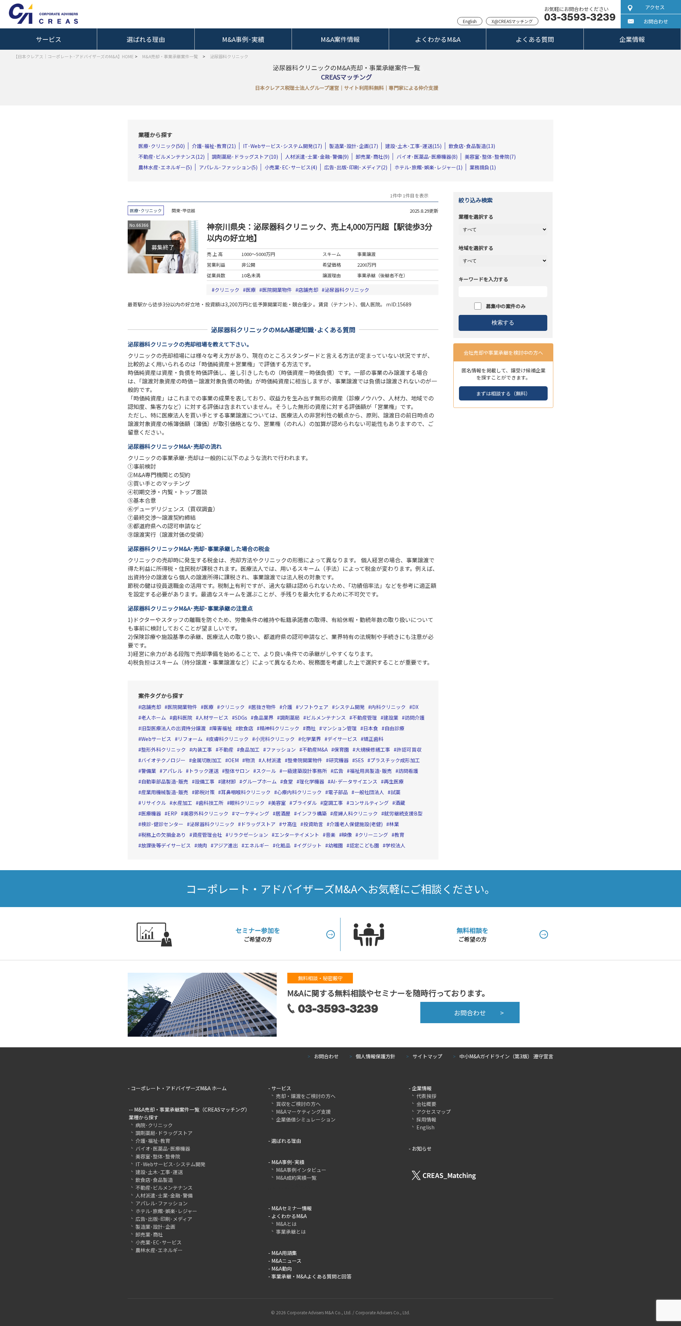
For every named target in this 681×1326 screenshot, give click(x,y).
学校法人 (395, 845)
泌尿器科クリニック (347, 289)
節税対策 (205, 792)
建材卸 (228, 781)
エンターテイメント (297, 834)
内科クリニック (388, 706)
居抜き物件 (263, 706)
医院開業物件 (277, 289)
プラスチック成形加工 (395, 760)
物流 (250, 760)
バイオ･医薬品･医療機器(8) (427, 156)
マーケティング (252, 813)
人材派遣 (271, 760)
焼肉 (202, 845)
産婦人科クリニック (355, 813)
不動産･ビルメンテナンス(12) (171, 156)
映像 (347, 834)
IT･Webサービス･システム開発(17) (282, 145)
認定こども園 (364, 845)
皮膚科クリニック (229, 738)
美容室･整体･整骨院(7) (490, 156)
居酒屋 (283, 813)
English (470, 21)
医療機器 (151, 813)
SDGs (241, 717)
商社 (311, 728)
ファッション (281, 749)
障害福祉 (222, 728)
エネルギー (256, 845)
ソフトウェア (313, 706)
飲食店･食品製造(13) (472, 145)
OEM (233, 760)
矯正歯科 (373, 738)
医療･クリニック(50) (161, 145)
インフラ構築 (312, 813)
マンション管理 (339, 728)
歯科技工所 (211, 802)
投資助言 (313, 824)
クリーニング (373, 834)
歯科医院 (182, 717)
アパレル (172, 770)
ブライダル (304, 802)
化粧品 (283, 845)
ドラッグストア (258, 824)
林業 (394, 824)
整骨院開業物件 (305, 760)
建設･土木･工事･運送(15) (413, 145)
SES (359, 760)
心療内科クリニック (299, 792)
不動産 (225, 749)
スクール (266, 770)
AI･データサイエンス (354, 781)
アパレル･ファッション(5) (228, 167)
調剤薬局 (290, 717)
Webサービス (156, 738)
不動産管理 (364, 717)
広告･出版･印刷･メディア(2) (355, 167)
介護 (287, 706)
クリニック (227, 289)
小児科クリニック (275, 738)
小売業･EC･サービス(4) (291, 167)
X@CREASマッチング (512, 21)
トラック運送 (203, 770)
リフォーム (190, 738)
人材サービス (213, 717)
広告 (338, 770)
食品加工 (250, 749)
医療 (251, 289)
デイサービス (342, 738)
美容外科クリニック (206, 813)
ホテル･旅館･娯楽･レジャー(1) (428, 167)
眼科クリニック (247, 802)
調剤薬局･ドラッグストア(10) (245, 156)
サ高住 (289, 824)
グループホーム (259, 781)
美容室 (278, 802)
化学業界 (311, 738)
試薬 (395, 792)
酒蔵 (400, 802)
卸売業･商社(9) (372, 156)
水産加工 (182, 802)
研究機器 (339, 760)
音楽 (331, 834)
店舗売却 (308, 289)
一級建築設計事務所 (304, 770)
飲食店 (245, 728)
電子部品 (338, 792)
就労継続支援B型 (403, 813)
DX (415, 706)
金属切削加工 (207, 760)
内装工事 (202, 749)
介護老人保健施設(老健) (356, 824)
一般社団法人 (369, 792)
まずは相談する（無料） (503, 393)
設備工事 (205, 781)
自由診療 (394, 728)
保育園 (341, 749)
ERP (172, 813)
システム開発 (350, 706)
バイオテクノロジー (163, 760)
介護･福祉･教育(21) (214, 145)
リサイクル (153, 802)
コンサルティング (369, 802)
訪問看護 (408, 770)
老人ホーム (153, 717)
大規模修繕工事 (372, 749)
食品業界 (263, 717)
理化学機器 (311, 781)
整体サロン (237, 770)
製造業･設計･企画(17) (353, 145)
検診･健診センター (162, 824)
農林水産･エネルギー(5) (165, 167)
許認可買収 (409, 749)
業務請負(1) (483, 167)
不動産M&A (315, 749)
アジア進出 (226, 845)
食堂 (288, 781)
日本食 (370, 728)
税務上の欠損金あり (163, 834)
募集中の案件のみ (506, 306)
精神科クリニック (279, 728)
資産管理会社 (207, 834)
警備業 (148, 770)
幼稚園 (335, 845)
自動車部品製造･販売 (164, 781)
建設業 (390, 717)
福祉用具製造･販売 (371, 770)
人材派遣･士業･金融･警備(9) (317, 156)
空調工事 (333, 802)
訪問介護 (415, 717)
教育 (399, 834)
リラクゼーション (248, 834)
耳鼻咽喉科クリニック (246, 792)
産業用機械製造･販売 (164, 792)
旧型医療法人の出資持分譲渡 (173, 728)
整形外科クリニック (163, 749)
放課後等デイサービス (166, 845)
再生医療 (394, 781)
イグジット (309, 845)
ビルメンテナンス (326, 717)
